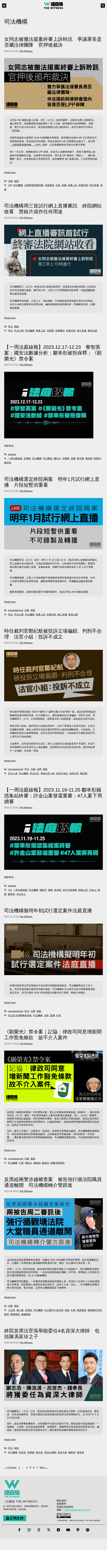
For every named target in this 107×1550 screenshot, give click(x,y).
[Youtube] (68, 1529)
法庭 (10, 181)
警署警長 (15, 1314)
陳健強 (37, 1163)
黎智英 (7, 463)
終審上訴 (72, 185)
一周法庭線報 (15, 458)
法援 (57, 185)
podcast (12, 454)
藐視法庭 (92, 330)
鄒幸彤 (11, 894)
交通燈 (27, 458)
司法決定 (34, 773)
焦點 (16, 181)
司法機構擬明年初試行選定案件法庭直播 (48, 910)
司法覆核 (47, 458)
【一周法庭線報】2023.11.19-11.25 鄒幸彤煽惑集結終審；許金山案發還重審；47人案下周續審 (53, 795)
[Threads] (38, 1529)
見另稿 (15, 130)
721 (10, 890)
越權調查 (26, 1314)
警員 (6, 1314)
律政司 (43, 890)
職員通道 (81, 1310)
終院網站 (88, 290)
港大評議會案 (70, 890)
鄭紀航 (83, 773)
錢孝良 (72, 1452)
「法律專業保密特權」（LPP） (26, 144)
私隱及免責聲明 (65, 1507)
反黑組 (28, 1310)
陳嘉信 (45, 1163)
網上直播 (81, 330)
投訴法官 (74, 773)
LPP (10, 185)
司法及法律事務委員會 (20, 1015)
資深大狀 (62, 1452)
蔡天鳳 (80, 458)
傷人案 (20, 1310)
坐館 (67, 1310)
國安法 (57, 458)
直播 (64, 185)
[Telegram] (58, 1529)
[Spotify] (87, 1529)
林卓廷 (57, 890)
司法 (10, 326)
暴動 (50, 890)
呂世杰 (22, 1452)
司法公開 (19, 330)
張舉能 (30, 1452)
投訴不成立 (62, 773)
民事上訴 (40, 330)
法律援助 (49, 185)
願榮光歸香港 (57, 1163)
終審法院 (83, 185)
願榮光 (97, 458)
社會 (58, 1015)
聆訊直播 (94, 185)
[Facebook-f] (19, 1529)
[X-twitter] (48, 1529)
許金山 (92, 890)
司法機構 (18, 185)
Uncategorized (15, 610)
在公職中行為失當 (53, 1310)
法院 (46, 1015)
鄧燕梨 (89, 458)
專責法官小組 (48, 773)
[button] (4, 5)
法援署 (50, 330)
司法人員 (12, 773)
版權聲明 (61, 1503)
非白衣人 (21, 894)
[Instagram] (29, 1529)
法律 (39, 769)
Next (44, 1467)
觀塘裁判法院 (95, 1310)
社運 (21, 1163)
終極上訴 (83, 890)
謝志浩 (39, 1452)
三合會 (11, 1310)
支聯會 (65, 458)
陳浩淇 (80, 1452)
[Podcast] (77, 1529)
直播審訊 (60, 330)
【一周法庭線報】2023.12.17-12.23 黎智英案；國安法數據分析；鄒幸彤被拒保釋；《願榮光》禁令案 (53, 352)
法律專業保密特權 (33, 185)
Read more (10, 172)
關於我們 (61, 1500)
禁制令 (28, 1163)
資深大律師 (50, 1452)
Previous (10, 1467)
